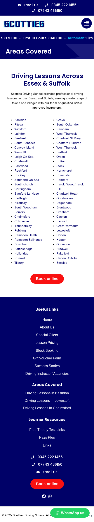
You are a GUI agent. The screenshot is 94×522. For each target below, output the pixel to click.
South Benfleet (24, 143)
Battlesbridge (23, 249)
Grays (60, 120)
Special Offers (47, 335)
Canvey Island (24, 147)
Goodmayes (64, 198)
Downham (21, 244)
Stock (60, 166)
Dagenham (64, 202)
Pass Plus (47, 437)
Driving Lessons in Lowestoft (47, 400)
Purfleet (61, 152)
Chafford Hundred (68, 143)
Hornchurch (64, 170)
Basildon (20, 120)
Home (47, 319)
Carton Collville (66, 258)
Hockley (19, 175)
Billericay (20, 202)
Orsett (60, 156)
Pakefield (62, 253)
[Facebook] (44, 496)
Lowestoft (63, 230)
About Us (47, 327)
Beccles (61, 262)
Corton (61, 235)
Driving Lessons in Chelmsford (47, 408)
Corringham (22, 189)
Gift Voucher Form (47, 358)
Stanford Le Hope (26, 193)
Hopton (61, 239)
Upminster (63, 175)
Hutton (61, 161)
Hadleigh (20, 198)
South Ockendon (68, 124)
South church (24, 184)
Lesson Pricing (47, 342)
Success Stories (47, 366)
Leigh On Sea (23, 156)
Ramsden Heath (25, 235)
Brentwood (63, 207)
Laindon (20, 133)
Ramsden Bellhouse (28, 239)
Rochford (20, 170)
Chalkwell (21, 161)
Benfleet (20, 138)
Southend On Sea (26, 179)
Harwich (62, 221)
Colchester (21, 221)
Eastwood (21, 166)
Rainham (62, 129)
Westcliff (20, 152)
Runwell (19, 258)
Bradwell (62, 249)
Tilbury (19, 262)
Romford (62, 179)
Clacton (61, 216)
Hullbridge (21, 253)
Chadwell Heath (67, 193)
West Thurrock (66, 133)
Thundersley (23, 226)
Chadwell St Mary (68, 138)
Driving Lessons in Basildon (47, 393)
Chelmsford (22, 216)
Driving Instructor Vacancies (47, 373)
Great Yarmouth (67, 226)
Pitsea (18, 124)
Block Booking (47, 350)
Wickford (20, 129)
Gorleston (63, 244)
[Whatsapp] (50, 496)
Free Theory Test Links (47, 430)
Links (47, 445)
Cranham (62, 212)
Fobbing (20, 230)
